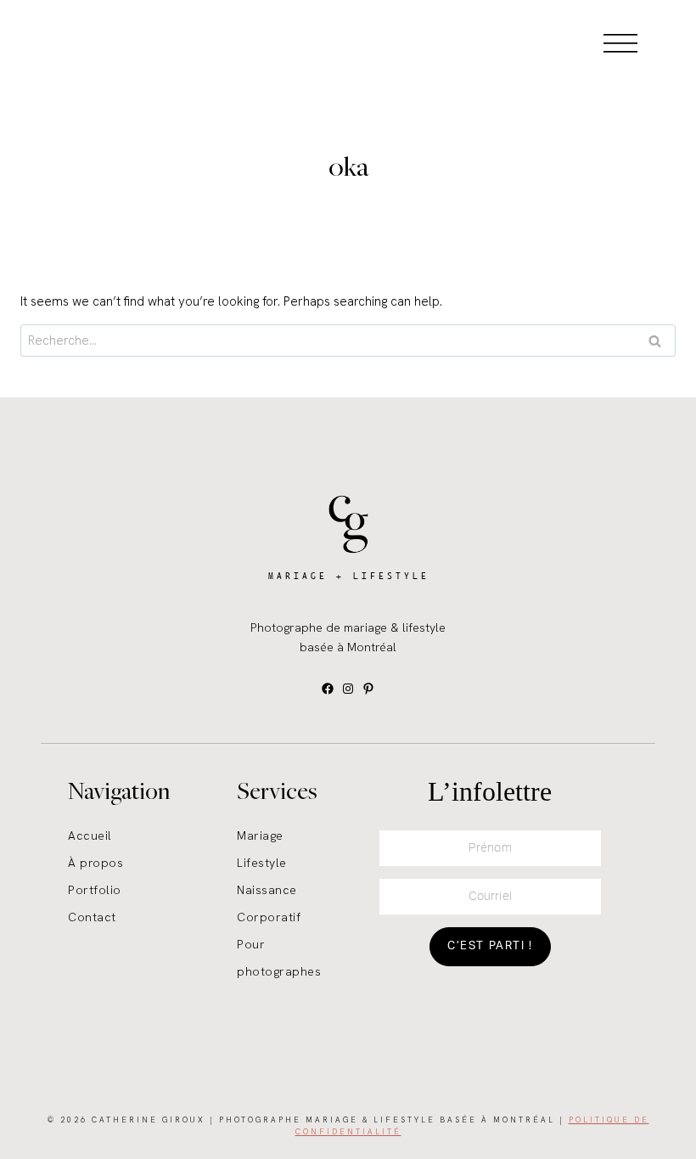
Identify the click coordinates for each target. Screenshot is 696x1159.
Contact (92, 917)
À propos (95, 862)
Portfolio (94, 889)
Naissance (267, 889)
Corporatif (268, 917)
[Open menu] (620, 42)
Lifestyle (262, 862)
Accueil (90, 835)
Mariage (260, 835)
